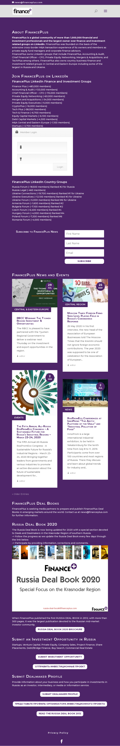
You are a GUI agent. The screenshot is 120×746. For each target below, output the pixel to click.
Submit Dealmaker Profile (60, 694)
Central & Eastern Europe (31, 309)
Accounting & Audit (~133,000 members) (35, 89)
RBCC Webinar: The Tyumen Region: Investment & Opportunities (34, 321)
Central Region (75, 304)
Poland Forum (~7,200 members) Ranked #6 (37, 216)
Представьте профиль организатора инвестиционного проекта (60, 703)
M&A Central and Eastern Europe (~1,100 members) (41, 122)
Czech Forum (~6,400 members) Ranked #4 (36, 209)
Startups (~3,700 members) (27, 125)
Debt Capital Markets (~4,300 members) (35, 119)
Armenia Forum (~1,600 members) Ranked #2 (37, 203)
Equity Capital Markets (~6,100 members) (35, 116)
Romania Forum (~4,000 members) (31, 219)
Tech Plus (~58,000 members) (29, 109)
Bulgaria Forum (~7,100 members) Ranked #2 (37, 206)
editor (22, 356)
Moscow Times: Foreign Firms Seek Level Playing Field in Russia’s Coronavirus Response (84, 317)
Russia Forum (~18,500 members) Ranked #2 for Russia (43, 186)
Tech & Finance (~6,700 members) (31, 112)
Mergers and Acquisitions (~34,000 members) (38, 99)
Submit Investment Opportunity (60, 656)
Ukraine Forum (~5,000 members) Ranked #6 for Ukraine (44, 200)
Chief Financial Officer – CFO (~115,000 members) (39, 93)
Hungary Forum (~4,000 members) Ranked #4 (38, 213)
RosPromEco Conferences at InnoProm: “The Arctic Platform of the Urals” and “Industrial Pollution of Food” (84, 424)
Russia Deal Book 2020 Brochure (60, 629)
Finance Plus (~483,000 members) (31, 86)
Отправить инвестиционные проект (60, 666)
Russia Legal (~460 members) (28, 190)
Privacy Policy (58, 732)
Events (18, 417)
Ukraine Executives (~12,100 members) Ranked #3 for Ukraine (47, 196)
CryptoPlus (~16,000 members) (29, 106)
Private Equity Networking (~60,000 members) (38, 96)
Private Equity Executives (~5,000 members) (37, 102)
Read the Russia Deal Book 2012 (60, 713)
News (68, 409)
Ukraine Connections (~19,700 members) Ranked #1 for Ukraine (48, 193)
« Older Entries (20, 494)
